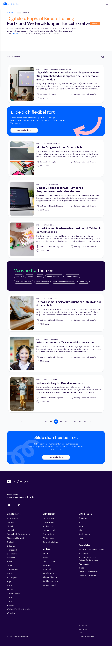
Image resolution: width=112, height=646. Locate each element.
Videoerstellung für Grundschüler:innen (60, 383)
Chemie (10, 526)
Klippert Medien (50, 577)
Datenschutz (83, 629)
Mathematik (12, 569)
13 (46, 421)
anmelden (16, 33)
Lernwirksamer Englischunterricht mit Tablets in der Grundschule (68, 304)
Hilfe (81, 530)
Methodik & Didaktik (87, 576)
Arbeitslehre (12, 518)
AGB (80, 633)
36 (80, 421)
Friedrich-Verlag (50, 561)
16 (61, 421)
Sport (9, 601)
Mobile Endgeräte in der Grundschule (59, 147)
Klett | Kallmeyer (50, 573)
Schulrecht (83, 553)
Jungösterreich (72, 276)
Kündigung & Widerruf (86, 636)
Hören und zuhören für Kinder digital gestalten (65, 342)
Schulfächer (13, 514)
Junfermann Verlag (54, 276)
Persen (46, 553)
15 (56, 421)
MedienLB (47, 565)
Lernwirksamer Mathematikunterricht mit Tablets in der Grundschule (68, 230)
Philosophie (12, 577)
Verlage (46, 549)
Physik (9, 581)
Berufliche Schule (50, 542)
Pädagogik (84, 564)
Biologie (10, 522)
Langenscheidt (49, 585)
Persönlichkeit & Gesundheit (91, 549)
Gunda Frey (83, 282)
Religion (10, 589)
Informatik (11, 558)
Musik (9, 573)
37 (85, 421)
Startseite (11, 13)
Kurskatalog (84, 545)
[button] (106, 4)
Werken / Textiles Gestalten (19, 609)
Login (81, 538)
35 (75, 421)
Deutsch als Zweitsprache (18, 534)
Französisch (12, 550)
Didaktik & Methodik (15, 538)
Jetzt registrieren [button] (24, 130)
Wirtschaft (11, 613)
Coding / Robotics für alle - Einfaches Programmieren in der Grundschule (59, 190)
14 (51, 421)
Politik (9, 585)
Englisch (10, 542)
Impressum (83, 626)
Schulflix (19, 276)
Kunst (9, 561)
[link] (11, 4)
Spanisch (11, 597)
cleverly (30, 276)
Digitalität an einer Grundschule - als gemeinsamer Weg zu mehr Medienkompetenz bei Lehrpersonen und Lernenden (67, 76)
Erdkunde (11, 546)
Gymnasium (48, 534)
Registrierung (85, 534)
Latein (9, 565)
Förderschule (48, 538)
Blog (81, 526)
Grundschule (48, 518)
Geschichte (12, 554)
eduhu (39, 276)
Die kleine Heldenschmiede (63, 282)
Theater (10, 605)
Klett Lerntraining (50, 581)
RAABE (45, 557)
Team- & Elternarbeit (88, 572)
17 (66, 421)
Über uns (83, 518)
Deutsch (11, 530)
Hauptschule (48, 522)
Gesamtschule (49, 530)
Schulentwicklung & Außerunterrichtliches (88, 558)
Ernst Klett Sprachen (23, 282)
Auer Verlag (48, 569)
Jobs (81, 522)
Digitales (83, 568)
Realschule (48, 526)
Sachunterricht (13, 593)
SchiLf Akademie (42, 282)
